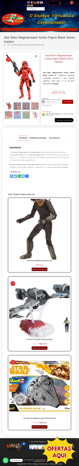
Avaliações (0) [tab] (54, 138)
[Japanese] (41, 2)
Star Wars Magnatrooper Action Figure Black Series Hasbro (28, 45)
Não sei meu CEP (46, 105)
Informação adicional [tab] (38, 138)
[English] (28, 2)
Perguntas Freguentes (27, 460)
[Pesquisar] (60, 3)
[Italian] (38, 2)
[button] (71, 2)
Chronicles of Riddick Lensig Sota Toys (39, 260)
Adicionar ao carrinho (64, 120)
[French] (31, 2)
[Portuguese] (28, 5)
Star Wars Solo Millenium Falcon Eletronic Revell (40, 418)
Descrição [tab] (23, 138)
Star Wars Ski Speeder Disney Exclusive (40, 339)
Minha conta (14, 460)
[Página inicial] (4, 45)
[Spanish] (31, 5)
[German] (35, 2)
